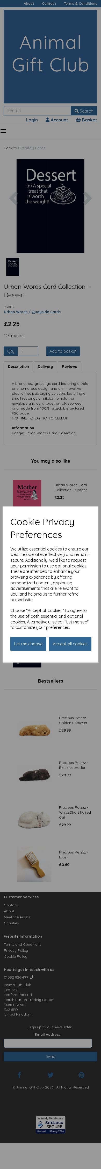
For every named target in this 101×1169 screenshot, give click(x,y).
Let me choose (28, 643)
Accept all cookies (70, 643)
